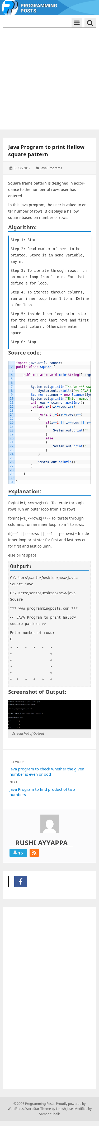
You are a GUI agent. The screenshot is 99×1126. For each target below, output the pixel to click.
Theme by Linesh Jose (56, 1108)
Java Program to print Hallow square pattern (46, 150)
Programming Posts (20, 881)
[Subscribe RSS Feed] (34, 853)
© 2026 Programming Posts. (34, 1103)
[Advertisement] (49, 77)
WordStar (32, 1108)
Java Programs (51, 168)
